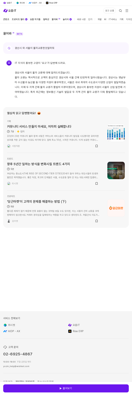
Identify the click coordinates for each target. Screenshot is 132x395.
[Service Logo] (9, 10)
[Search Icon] (120, 11)
